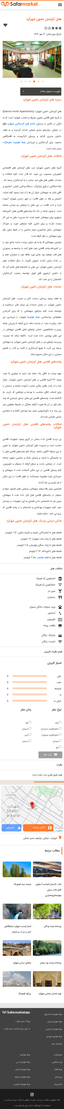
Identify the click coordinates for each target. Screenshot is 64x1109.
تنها (57, 747)
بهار (27, 722)
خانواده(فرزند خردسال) (50, 729)
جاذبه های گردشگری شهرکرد (21, 124)
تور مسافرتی (57, 1062)
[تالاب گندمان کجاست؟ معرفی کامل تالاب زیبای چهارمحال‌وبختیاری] (47, 864)
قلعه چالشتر (43, 558)
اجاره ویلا (58, 1084)
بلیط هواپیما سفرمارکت (14, 142)
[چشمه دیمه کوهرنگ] (17, 864)
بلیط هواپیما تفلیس (22, 1084)
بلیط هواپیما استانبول (53, 1014)
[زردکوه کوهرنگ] (17, 973)
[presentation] (58, 59)
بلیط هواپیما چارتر (54, 1021)
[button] (43, 81)
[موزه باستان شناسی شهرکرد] (47, 973)
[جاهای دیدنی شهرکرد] (17, 942)
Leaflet (59, 830)
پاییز (27, 735)
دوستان (56, 741)
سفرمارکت (58, 1055)
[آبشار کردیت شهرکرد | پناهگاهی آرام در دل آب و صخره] (17, 906)
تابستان (25, 729)
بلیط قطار (58, 1069)
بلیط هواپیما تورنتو (54, 1036)
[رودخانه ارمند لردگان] (47, 906)
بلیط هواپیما (33, 317)
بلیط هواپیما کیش (22, 1069)
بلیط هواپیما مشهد (22, 1077)
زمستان (25, 741)
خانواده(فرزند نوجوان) (50, 735)
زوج (57, 722)
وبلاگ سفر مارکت (22, 1021)
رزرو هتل (58, 1077)
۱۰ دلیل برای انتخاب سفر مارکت (17, 1029)
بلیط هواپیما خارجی (54, 1029)
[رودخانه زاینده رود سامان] (47, 942)
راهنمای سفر (57, 1044)
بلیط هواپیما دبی (23, 1062)
